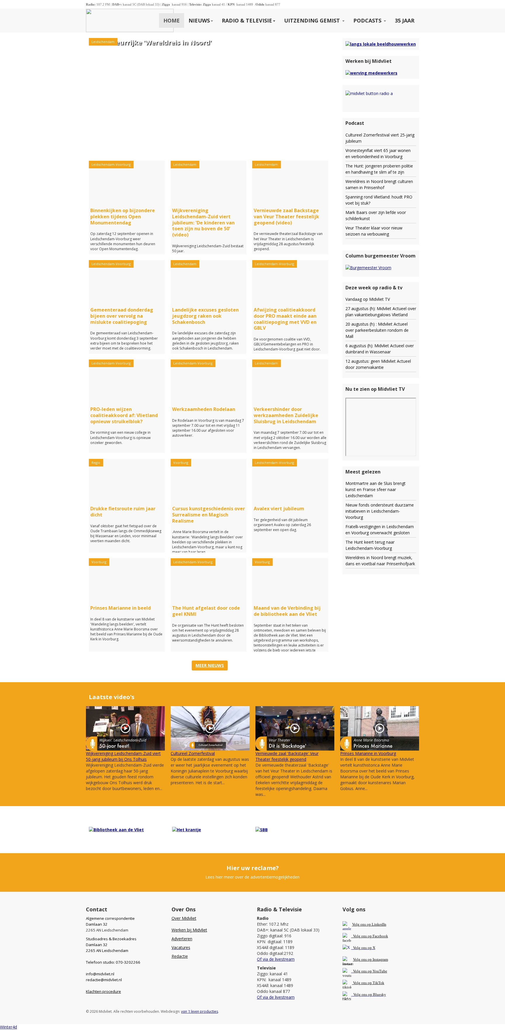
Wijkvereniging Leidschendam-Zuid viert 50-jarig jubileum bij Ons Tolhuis (123, 756)
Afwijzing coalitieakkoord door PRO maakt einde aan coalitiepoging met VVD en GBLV (285, 319)
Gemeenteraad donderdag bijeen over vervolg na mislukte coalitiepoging (121, 316)
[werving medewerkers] (371, 72)
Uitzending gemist (312, 20)
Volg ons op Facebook (369, 936)
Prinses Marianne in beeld (120, 608)
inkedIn (369, 924)
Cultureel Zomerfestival (193, 753)
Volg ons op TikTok (368, 983)
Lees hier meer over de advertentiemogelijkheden (252, 877)
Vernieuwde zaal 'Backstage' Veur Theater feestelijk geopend (287, 756)
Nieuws (199, 20)
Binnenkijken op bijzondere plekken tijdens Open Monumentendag (122, 216)
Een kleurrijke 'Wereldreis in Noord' (154, 42)
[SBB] (261, 829)
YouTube (380, 971)
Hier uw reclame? (252, 868)
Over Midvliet (184, 918)
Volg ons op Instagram (370, 959)
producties (199, 1011)
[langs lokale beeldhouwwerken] (380, 43)
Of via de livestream (276, 959)
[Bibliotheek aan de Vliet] (116, 829)
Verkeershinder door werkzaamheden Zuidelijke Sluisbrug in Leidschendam (286, 415)
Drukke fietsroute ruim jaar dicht (122, 511)
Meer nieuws (210, 665)
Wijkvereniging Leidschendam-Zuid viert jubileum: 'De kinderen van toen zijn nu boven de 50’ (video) (203, 222)
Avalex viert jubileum (279, 508)
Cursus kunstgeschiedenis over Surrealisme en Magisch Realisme (208, 514)
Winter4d (8, 1027)
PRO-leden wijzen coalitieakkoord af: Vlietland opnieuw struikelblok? (124, 415)
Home (171, 20)
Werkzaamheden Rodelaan (203, 409)
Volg (357, 971)
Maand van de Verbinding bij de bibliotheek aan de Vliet (287, 611)
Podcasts (368, 20)
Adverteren (182, 938)
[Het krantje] (186, 829)
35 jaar (404, 20)
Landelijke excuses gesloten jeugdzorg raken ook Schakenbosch (205, 316)
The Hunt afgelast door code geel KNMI (206, 611)
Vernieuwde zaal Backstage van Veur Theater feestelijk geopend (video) (286, 216)
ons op (366, 971)
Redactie (180, 956)
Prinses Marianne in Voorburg (368, 753)
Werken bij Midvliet (189, 930)
